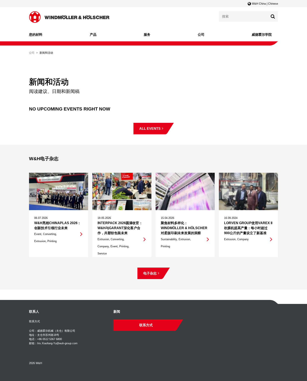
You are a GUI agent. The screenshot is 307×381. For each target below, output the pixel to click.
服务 (147, 34)
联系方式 (146, 325)
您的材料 (35, 34)
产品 (93, 34)
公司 (201, 34)
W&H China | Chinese (264, 3)
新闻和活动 (46, 52)
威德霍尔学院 (262, 34)
